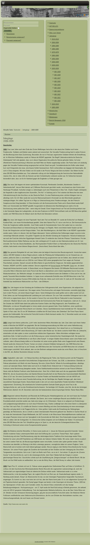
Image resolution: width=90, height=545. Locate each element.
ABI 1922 (57, 94)
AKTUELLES (53, 26)
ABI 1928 (57, 75)
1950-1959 (55, 59)
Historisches (53, 111)
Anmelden (7, 30)
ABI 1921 (57, 98)
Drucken (7, 134)
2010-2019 (55, 39)
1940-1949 (55, 62)
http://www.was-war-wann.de (18, 504)
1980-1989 (55, 49)
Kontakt (51, 124)
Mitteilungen (53, 117)
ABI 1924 (57, 88)
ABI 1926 (57, 81)
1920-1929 (55, 68)
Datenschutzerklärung (56, 29)
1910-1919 (55, 104)
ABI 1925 (57, 85)
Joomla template (39, 541)
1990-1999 (55, 46)
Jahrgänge (52, 36)
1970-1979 (55, 52)
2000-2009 (55, 42)
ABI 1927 (57, 78)
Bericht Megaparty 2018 (57, 120)
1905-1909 (55, 107)
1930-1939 (55, 65)
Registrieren (10, 34)
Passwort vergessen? (13, 40)
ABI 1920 (57, 101)
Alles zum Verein (55, 33)
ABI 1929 (57, 72)
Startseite (52, 23)
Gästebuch (53, 114)
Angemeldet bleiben (10, 28)
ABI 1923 (57, 91)
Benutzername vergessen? (15, 37)
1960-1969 (55, 55)
